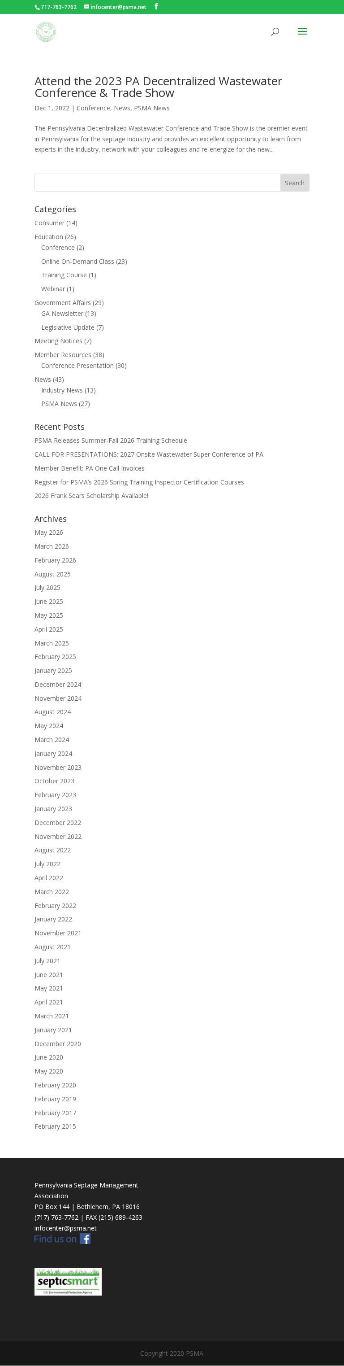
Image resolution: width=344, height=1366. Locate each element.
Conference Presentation (77, 365)
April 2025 (48, 629)
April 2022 (48, 877)
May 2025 (48, 615)
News (122, 108)
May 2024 (48, 725)
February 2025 (55, 656)
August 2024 (52, 711)
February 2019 (55, 1099)
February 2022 (55, 905)
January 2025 (53, 670)
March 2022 (51, 891)
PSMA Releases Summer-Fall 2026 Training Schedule (110, 440)
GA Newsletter (62, 313)
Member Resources (62, 354)
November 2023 (58, 767)
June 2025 (48, 601)
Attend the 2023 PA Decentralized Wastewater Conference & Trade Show (158, 86)
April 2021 (48, 1002)
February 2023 (55, 794)
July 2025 (47, 587)
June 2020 (48, 1057)
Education (48, 236)
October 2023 (54, 781)
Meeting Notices (58, 340)
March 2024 (51, 739)
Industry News (62, 390)
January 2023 (53, 808)
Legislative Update (68, 327)
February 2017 (55, 1113)
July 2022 (47, 864)
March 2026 (51, 546)
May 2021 (48, 988)
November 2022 (58, 836)
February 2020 (55, 1085)
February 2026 (55, 560)
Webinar (53, 288)
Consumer (49, 222)
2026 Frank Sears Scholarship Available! (91, 495)
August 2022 (52, 850)
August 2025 (52, 574)
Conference (93, 108)
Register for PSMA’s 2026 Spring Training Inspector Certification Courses (139, 482)
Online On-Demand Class (77, 261)
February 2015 (55, 1126)
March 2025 (51, 643)
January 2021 (53, 1030)
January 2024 (53, 753)
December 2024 (57, 684)
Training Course (64, 275)
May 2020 (48, 1071)
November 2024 (58, 698)
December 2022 (57, 822)
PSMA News (152, 108)
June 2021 (48, 974)
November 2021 (58, 933)
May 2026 (48, 532)
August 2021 (52, 947)
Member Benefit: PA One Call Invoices (89, 468)
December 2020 (57, 1043)
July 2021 (47, 960)
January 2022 (53, 919)
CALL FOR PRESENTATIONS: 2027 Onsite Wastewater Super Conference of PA (148, 454)
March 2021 (51, 1016)
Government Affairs (62, 302)
